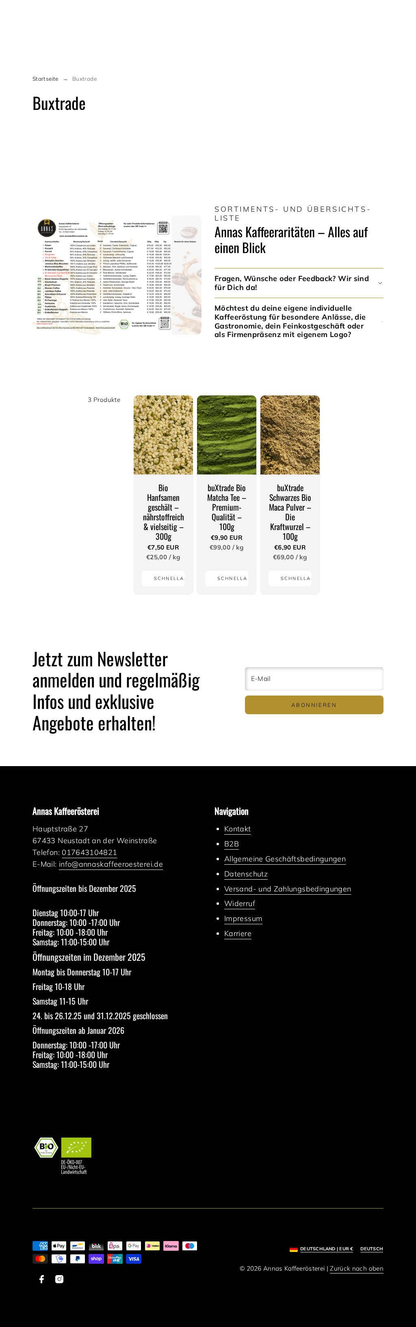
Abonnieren (314, 705)
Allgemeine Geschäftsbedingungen (285, 858)
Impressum (243, 918)
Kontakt (237, 828)
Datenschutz (246, 873)
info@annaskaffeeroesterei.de (111, 864)
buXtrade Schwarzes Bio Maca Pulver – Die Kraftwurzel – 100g (290, 511)
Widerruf (239, 903)
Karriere (237, 933)
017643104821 (89, 852)
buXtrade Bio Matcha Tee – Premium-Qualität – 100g (226, 507)
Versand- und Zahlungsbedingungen (287, 888)
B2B (231, 843)
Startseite (45, 78)
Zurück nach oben (357, 1268)
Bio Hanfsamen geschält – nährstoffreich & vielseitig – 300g (163, 511)
